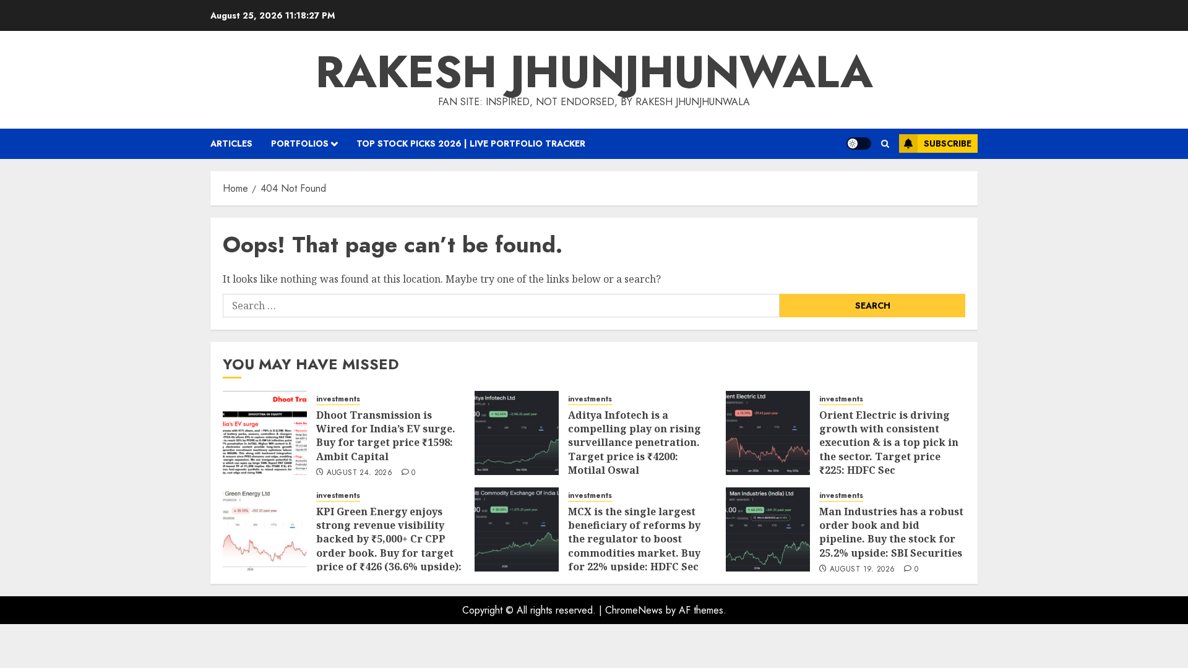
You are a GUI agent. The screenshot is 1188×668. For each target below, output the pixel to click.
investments (338, 399)
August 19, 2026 (862, 570)
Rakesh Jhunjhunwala (594, 72)
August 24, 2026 (359, 473)
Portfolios (300, 143)
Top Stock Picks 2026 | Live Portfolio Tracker (470, 143)
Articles (231, 143)
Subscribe (947, 143)
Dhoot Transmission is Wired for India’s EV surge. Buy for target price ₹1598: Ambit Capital (385, 435)
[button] (885, 144)
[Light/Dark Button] (858, 143)
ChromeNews (634, 610)
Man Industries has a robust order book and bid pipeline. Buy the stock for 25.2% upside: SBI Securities (891, 532)
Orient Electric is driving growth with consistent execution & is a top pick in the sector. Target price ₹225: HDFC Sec (888, 442)
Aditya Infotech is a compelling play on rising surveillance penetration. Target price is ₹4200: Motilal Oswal (634, 442)
